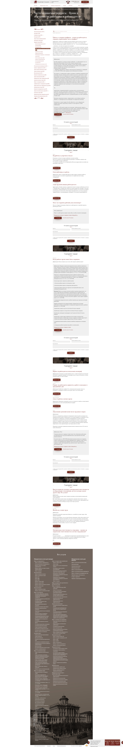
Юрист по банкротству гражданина (59, 619)
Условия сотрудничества (55, 5)
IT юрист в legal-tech (76, 576)
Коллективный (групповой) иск (40, 737)
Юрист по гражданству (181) (39, 81)
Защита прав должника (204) (39, 76)
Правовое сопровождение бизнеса (79, 578)
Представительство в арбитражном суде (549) (42, 85)
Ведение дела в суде (38, 734)
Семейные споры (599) (38, 35)
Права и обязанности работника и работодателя (70, 9)
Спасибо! (58, 114)
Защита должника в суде (57, 627)
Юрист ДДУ (37, 578)
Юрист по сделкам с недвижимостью (41, 562)
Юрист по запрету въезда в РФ (58, 636)
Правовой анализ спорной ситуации (59, 668)
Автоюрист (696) (37, 33)
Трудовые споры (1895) (38, 42)
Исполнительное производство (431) (40, 65)
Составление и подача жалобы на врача (60, 648)
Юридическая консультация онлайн (59, 681)
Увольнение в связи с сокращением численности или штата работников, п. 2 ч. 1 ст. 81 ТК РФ (42, 679)
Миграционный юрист (56, 634)
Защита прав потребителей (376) (40, 38)
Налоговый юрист (75, 564)
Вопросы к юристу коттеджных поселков (42, 584)
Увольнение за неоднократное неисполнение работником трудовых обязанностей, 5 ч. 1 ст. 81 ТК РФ (41, 676)
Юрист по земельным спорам (40, 589)
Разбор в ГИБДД (38, 722)
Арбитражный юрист (76, 567)
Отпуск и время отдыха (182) (39, 57)
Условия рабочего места (39, 712)
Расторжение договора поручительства (60, 596)
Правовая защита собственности (78, 574)
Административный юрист (57, 603)
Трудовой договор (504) (39, 53)
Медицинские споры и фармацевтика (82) (41, 78)
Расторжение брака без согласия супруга (42, 647)
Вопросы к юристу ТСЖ (39, 582)
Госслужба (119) (37, 62)
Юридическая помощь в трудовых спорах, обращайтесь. (65, 446)
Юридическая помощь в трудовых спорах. (62, 327)
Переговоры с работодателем (40, 697)
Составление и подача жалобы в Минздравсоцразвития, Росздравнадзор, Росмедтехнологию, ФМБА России (60, 653)
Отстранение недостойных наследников (42, 624)
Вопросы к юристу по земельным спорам (42, 590)
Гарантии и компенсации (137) (40, 59)
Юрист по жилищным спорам (40, 575)
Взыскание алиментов (39, 637)
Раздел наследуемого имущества (41, 627)
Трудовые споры (57, 9)
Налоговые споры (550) (38, 92)
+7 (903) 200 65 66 (75, 1)
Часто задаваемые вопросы (47, 9)
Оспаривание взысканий (39, 703)
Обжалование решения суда (40, 736)
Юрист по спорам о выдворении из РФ (60, 637)
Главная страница (37, 9)
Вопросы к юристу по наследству (41, 631)
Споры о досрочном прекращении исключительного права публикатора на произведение (42, 663)
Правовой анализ (55, 665)
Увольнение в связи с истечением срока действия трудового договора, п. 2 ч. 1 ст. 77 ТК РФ (42, 695)
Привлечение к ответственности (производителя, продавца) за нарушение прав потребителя (60, 574)
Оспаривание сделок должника (58, 626)
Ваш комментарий (55, 231)
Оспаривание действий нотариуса (41, 625)
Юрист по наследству (38, 592)
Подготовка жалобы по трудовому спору (42, 708)
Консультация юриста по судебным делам (42, 733)
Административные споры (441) (39, 80)
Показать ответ (57, 167)
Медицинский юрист (56, 646)
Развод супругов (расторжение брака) (41, 634)
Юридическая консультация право (59, 678)
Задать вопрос (85, 1)
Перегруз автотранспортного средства (42, 728)
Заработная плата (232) (39, 51)
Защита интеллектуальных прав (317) (40, 90)
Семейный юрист (37, 633)
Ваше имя (54, 124)
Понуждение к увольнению (40, 700)
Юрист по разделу (38, 570)
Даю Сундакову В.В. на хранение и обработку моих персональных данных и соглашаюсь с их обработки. (71, 134)
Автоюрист (36, 719)
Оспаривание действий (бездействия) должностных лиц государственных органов (59, 609)
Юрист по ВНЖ (56, 640)
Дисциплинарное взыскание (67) (40, 43)
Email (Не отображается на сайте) (76, 124)
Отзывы (64, 5)
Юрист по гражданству (57, 642)
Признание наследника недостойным (41, 606)
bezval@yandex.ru (76, 2)
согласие (56, 237)
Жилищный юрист (38, 572)
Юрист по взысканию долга (77, 569)
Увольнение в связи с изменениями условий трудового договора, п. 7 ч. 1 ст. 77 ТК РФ (42, 688)
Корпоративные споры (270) (39, 87)
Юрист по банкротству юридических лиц (80, 573)
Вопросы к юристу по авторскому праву (42, 668)
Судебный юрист (37, 731)
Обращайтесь (68, 112)
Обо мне (35, 5)
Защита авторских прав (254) (39, 71)
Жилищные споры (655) (38, 40)
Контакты (70, 5)
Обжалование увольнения (39, 699)
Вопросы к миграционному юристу (59, 645)
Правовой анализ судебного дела (59, 666)
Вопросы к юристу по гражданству (59, 643)
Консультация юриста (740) (39, 31)
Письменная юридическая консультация (60, 682)
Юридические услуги (44, 5)
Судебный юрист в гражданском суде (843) (41, 83)
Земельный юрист (37, 587)
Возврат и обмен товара (57, 562)
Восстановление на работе (39, 702)
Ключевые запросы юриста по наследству (42, 630)
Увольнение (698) (38, 45)
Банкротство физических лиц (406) (40, 74)
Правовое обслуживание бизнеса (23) (40, 96)
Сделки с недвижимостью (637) (39, 67)
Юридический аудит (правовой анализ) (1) (41, 94)
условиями (87, 237)
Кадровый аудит (38, 713)
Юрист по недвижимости (39, 561)
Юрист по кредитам (56, 585)
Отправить (71, 137)
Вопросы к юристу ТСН (39, 585)
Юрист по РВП (55, 639)
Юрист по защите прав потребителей (59, 561)
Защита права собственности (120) (40, 69)
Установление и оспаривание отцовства (42, 641)
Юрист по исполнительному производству (80, 571)
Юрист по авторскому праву (39, 650)
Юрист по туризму (56, 581)
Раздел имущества (38, 636)
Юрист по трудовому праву (39, 670)
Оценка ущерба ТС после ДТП (40, 725)
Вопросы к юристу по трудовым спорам (42, 717)
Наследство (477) (37, 36)
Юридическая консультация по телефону (60, 679)
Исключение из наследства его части (41, 628)
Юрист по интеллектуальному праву (79, 562)
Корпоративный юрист (76, 566)
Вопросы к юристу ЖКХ (39, 581)
